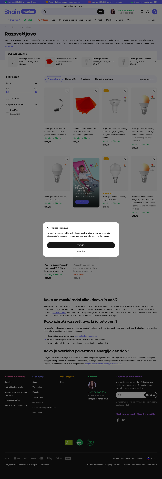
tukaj (106, 236)
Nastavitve (81, 251)
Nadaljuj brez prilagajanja (57, 228)
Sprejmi (81, 245)
